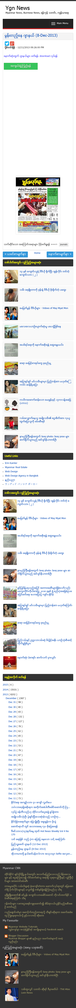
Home (37, 253)
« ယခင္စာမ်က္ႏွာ (15, 254)
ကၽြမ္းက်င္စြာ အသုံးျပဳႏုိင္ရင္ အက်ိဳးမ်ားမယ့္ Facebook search (35, 929)
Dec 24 (12, 736)
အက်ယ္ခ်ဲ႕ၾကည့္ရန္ (21, 66)
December (11, 698)
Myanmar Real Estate (16, 467)
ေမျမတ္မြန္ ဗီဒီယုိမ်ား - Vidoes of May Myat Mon (44, 308)
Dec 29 (12, 712)
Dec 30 (12, 707)
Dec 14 (12, 784)
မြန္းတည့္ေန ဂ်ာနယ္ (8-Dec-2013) (31, 36)
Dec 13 (12, 789)
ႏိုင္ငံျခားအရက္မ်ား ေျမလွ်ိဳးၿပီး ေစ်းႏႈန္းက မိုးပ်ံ (33, 822)
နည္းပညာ (10, 480)
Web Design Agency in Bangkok (21, 476)
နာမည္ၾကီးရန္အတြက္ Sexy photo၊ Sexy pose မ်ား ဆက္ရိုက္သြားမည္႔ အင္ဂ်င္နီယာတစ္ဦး (44, 438)
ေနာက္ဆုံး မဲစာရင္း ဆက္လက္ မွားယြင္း (37, 657)
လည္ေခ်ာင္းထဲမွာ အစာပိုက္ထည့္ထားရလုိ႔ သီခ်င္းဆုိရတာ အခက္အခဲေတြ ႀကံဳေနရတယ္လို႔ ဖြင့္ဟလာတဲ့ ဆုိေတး (39, 914)
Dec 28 (12, 717)
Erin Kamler (11, 463)
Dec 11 (12, 798)
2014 (6, 690)
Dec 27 (12, 721)
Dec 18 (12, 765)
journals (63, 244)
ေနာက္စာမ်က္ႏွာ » (60, 254)
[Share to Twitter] (7, 43)
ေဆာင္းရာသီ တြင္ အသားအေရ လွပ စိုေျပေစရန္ (34, 826)
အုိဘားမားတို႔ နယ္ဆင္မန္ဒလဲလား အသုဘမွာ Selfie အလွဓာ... (41, 854)
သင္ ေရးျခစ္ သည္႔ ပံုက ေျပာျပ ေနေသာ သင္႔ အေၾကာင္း (38, 839)
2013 (6, 694)
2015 (6, 685)
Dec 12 (12, 794)
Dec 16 (12, 774)
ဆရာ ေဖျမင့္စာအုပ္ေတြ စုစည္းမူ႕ (36, 363)
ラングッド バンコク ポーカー (21, 484)
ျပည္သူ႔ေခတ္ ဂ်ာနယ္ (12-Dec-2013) (29, 844)
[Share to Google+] (12, 43)
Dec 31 (12, 702)
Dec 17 (12, 769)
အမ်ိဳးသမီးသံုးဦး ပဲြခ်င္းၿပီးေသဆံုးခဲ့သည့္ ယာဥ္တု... (36, 817)
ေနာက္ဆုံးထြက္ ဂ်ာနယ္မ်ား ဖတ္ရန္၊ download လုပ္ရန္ (31, 56)
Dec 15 (12, 779)
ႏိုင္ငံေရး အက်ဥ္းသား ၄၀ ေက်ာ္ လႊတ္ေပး (31, 802)
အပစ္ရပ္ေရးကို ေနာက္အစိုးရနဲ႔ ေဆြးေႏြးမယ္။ (42, 345)
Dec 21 (12, 750)
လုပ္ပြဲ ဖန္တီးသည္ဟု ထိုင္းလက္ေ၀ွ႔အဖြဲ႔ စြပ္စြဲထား (35, 812)
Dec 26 (12, 726)
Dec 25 (12, 731)
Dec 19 (12, 760)
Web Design (11, 471)
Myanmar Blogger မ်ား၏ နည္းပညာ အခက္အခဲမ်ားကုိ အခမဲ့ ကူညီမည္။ (35, 940)
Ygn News (18, 9)
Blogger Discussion (18, 936)
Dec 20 (12, 755)
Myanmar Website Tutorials (22, 927)
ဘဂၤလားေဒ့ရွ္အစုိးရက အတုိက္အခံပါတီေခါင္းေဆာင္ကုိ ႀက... (40, 807)
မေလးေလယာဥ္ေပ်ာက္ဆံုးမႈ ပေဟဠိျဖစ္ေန (40, 326)
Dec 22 (12, 745)
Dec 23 (12, 741)
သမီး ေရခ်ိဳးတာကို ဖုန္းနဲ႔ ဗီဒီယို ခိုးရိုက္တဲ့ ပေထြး (43, 290)
